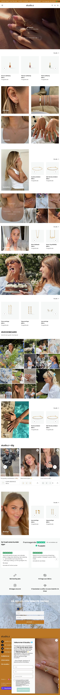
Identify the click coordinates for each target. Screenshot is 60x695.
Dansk (3, 679)
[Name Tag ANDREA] (52, 236)
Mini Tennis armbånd (51, 177)
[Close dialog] (56, 640)
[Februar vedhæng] (30, 65)
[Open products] (8, 483)
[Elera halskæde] (37, 236)
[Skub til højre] (55, 68)
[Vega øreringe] (30, 310)
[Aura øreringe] (37, 512)
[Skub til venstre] (4, 68)
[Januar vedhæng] (10, 65)
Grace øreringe (5, 321)
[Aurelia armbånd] (37, 168)
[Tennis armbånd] (37, 417)
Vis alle (55, 53)
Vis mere (5, 563)
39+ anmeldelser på (52, 542)
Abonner (29, 622)
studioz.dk (8, 683)
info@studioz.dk (9, 648)
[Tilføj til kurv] (17, 73)
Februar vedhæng (26, 75)
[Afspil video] (10, 462)
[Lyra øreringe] (50, 310)
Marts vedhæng (45, 75)
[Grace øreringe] (10, 310)
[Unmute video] (17, 450)
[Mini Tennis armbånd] (52, 168)
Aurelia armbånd (35, 177)
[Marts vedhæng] (50, 65)
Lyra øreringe (44, 321)
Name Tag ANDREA (51, 244)
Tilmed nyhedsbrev (23, 689)
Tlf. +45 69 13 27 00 (10, 645)
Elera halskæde (35, 244)
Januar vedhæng (5, 75)
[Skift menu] (2, 5)
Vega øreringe (25, 321)
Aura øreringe (35, 520)
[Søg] (52, 5)
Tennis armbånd (35, 426)
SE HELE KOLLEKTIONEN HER (29, 38)
